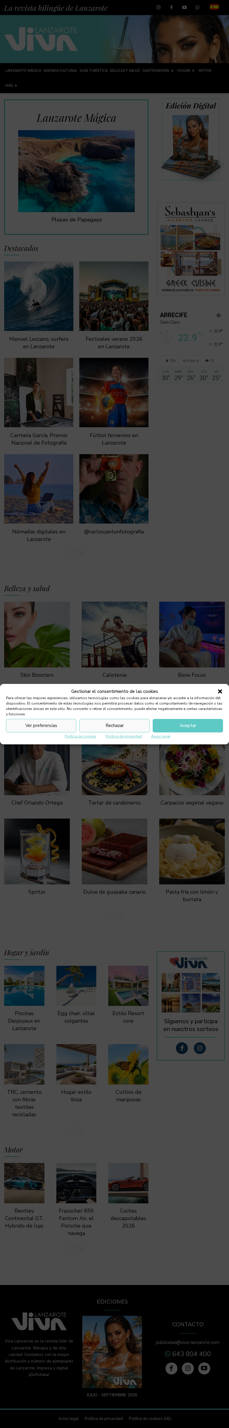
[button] (220, 691)
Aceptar (188, 726)
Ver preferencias (41, 726)
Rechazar (115, 726)
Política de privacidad (124, 736)
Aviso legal (161, 736)
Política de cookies (80, 736)
